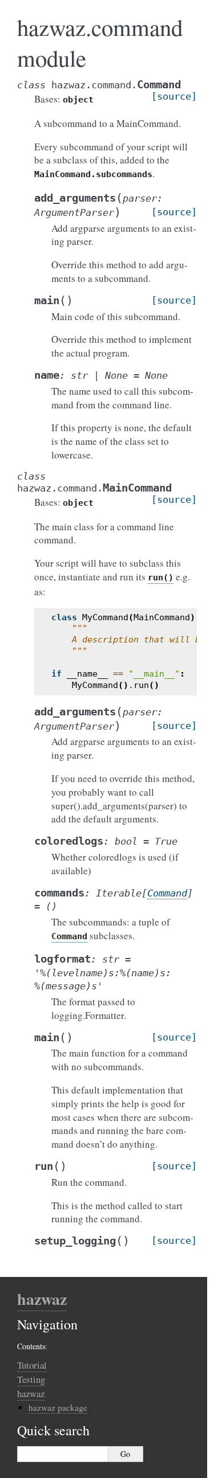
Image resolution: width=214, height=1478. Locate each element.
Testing (31, 1379)
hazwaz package (58, 1407)
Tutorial (32, 1364)
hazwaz (42, 1299)
